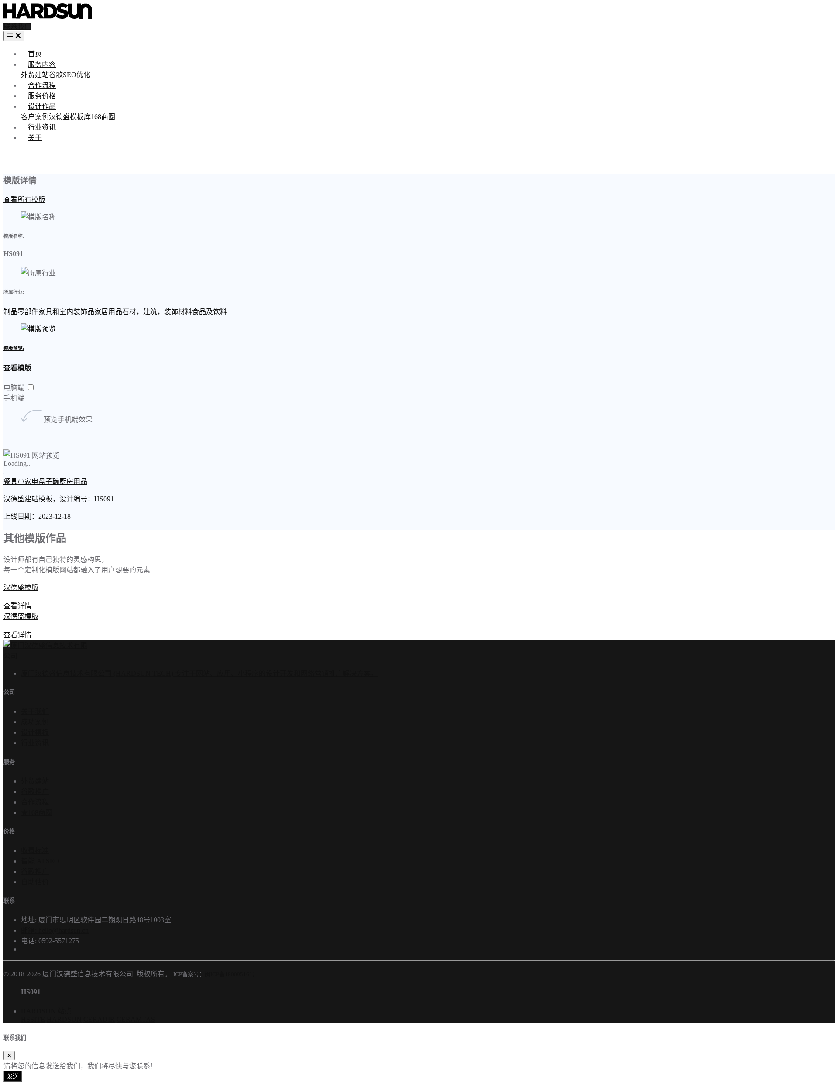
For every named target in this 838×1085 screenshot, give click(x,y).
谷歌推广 (35, 791)
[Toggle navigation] (13, 36)
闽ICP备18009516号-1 (232, 974)
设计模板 (35, 732)
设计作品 (42, 106)
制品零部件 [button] (20, 311)
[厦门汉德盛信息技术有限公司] (45, 656)
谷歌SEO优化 (69, 75)
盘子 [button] (45, 481)
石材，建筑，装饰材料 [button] (157, 311)
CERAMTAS (136, 1019)
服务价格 (42, 95)
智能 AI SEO (40, 861)
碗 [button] (55, 481)
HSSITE (33, 1019)
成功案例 (35, 722)
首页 (35, 54)
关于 (35, 137)
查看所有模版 (24, 199)
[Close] (9, 1055)
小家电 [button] (27, 481)
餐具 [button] (10, 481)
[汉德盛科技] (47, 16)
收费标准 (35, 850)
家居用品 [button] (108, 311)
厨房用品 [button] (73, 481)
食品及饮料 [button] (209, 311)
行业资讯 (42, 127)
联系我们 (17, 26)
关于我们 (35, 711)
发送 (12, 1076)
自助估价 (35, 882)
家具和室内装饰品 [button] (66, 311)
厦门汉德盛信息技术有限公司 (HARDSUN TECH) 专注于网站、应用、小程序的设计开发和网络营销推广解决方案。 (199, 673)
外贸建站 (35, 75)
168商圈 (103, 116)
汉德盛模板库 (70, 116)
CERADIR (99, 1019)
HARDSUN (64, 1019)
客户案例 (35, 116)
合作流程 (42, 85)
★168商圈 (36, 812)
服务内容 (42, 64)
